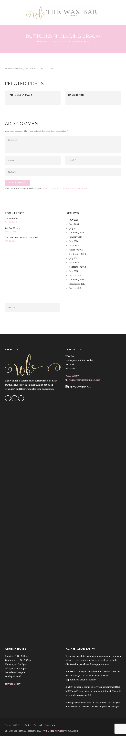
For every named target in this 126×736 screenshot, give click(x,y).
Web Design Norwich (53, 731)
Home (39, 41)
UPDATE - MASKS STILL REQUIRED (22, 237)
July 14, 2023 (11, 222)
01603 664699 (72, 376)
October (76, 250)
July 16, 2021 (11, 241)
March (75, 275)
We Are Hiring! (13, 228)
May (74, 224)
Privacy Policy (13, 684)
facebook (38, 725)
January (76, 237)
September (77, 254)
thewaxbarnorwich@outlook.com (82, 380)
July (73, 220)
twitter (28, 725)
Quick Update (12, 218)
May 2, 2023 (10, 231)
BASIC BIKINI (76, 95)
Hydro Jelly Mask (20, 95)
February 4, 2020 (21, 68)
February (76, 232)
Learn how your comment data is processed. (65, 188)
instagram (50, 725)
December (77, 284)
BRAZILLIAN (51, 41)
